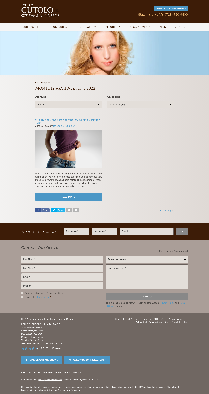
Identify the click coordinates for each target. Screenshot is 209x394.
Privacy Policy (167, 303)
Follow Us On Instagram (88, 360)
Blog (162, 26)
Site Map (50, 319)
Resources (113, 26)
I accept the (30, 297)
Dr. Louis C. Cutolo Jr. (64, 126)
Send (146, 296)
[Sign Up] (182, 231)
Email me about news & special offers (44, 293)
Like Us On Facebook (43, 360)
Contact (181, 26)
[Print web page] (69, 210)
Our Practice (31, 26)
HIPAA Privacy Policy (32, 319)
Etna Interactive (180, 322)
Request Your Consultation (170, 8)
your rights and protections (50, 380)
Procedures (58, 26)
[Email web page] (76, 210)
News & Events (140, 26)
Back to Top (165, 210)
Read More (68, 197)
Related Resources (67, 319)
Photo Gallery (86, 26)
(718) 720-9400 (35, 334)
